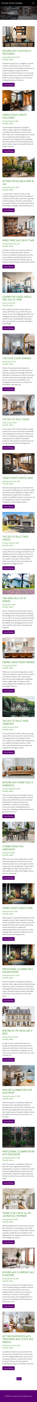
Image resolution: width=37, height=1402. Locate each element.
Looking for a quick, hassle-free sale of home (17, 298)
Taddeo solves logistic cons (17, 907)
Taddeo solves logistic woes (17, 477)
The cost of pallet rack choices (15, 538)
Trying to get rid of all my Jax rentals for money (16, 1214)
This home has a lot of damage (14, 600)
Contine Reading (8, 85)
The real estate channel (12, 3)
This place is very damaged (16, 358)
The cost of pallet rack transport (15, 722)
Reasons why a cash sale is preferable (16, 52)
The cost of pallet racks (16, 419)
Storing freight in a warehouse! (12, 848)
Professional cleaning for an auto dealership (18, 1153)
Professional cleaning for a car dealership (17, 970)
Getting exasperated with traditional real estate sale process (18, 1339)
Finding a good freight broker (18, 662)
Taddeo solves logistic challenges (14, 116)
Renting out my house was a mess (17, 1032)
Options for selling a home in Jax (18, 182)
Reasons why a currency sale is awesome (18, 1274)
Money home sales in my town (18, 240)
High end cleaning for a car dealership (17, 1091)
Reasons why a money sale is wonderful (17, 784)
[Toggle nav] (33, 3)
